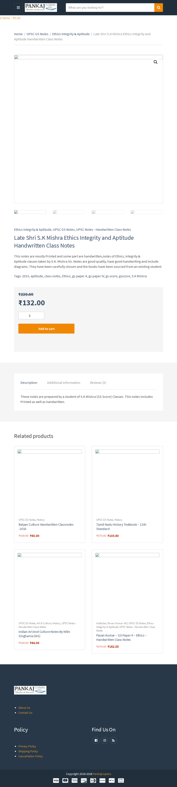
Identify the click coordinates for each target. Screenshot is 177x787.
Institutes (101, 623)
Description (29, 382)
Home (18, 34)
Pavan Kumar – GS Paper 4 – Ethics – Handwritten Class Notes (121, 637)
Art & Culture (44, 623)
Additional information (63, 382)
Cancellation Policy (30, 756)
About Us (24, 708)
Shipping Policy (28, 751)
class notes (52, 276)
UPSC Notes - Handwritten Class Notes (103, 229)
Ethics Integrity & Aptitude (71, 34)
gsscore (124, 276)
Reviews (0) (98, 382)
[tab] (29, 382)
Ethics (66, 276)
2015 (25, 276)
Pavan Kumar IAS (117, 623)
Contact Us (25, 713)
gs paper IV (96, 276)
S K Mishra (139, 276)
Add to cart (46, 328)
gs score (111, 276)
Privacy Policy (27, 746)
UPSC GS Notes (37, 34)
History (41, 520)
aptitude (37, 276)
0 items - (10, 18)
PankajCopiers (102, 774)
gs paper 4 (79, 276)
